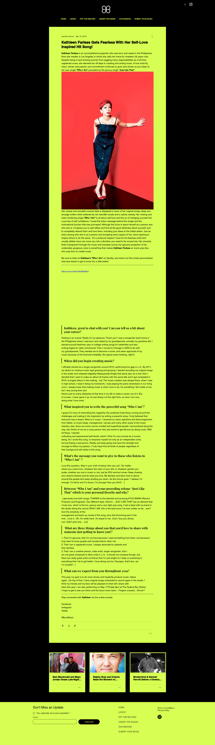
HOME (121, 707)
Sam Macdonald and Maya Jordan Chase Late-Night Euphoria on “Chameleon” (67, 678)
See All (163, 648)
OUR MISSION (125, 727)
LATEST (122, 712)
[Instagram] (191, 4)
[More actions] (152, 36)
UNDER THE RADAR (127, 722)
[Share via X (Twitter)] (69, 626)
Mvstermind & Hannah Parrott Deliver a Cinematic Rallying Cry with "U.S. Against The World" (147, 678)
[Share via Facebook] (62, 626)
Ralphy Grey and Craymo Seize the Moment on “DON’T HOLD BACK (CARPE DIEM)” (106, 678)
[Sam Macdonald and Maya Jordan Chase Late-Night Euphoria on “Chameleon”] (67, 663)
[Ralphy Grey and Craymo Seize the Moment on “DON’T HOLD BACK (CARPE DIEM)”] (107, 663)
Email (35, 717)
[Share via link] (75, 626)
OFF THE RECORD (127, 717)
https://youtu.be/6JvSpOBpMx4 (75, 271)
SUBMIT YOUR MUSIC (127, 732)
